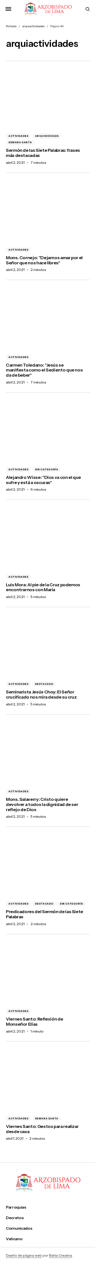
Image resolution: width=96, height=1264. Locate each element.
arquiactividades (33, 26)
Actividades (18, 136)
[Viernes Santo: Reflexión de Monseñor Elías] (48, 973)
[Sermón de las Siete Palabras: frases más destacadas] (48, 98)
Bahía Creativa (60, 1255)
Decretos (15, 1217)
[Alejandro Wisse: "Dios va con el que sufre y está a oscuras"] (48, 431)
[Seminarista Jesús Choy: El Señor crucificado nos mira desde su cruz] (48, 646)
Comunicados (19, 1228)
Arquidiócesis (47, 136)
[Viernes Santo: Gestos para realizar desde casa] (48, 1080)
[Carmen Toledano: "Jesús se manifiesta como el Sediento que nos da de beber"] (48, 319)
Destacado (44, 684)
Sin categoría (46, 469)
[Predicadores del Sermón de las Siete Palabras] (48, 866)
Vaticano (14, 1239)
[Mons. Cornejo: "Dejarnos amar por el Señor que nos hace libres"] (48, 212)
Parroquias (16, 1207)
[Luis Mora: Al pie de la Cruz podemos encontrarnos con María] (48, 539)
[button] (8, 9)
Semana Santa (20, 142)
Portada (11, 26)
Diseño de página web (24, 1255)
